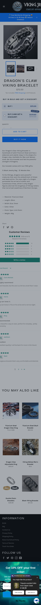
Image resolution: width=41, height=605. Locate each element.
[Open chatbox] (36, 600)
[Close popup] (37, 577)
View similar (18, 592)
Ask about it (31, 592)
